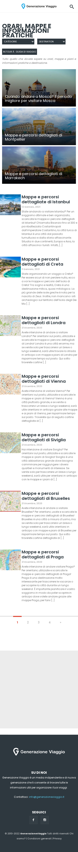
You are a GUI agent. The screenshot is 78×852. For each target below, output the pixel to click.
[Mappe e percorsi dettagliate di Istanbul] (10, 205)
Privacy (57, 838)
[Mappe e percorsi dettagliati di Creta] (10, 268)
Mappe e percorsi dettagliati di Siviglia (44, 437)
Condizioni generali (39, 838)
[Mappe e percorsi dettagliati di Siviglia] (10, 443)
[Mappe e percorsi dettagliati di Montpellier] (39, 126)
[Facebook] (33, 820)
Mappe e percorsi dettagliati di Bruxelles (46, 495)
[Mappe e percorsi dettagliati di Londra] (10, 326)
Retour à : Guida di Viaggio (19, 51)
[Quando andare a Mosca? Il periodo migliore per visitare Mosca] (39, 88)
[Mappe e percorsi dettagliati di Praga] (10, 560)
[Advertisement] (39, 689)
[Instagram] (45, 820)
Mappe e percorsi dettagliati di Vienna (44, 378)
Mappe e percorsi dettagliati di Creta (42, 261)
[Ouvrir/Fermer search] (72, 6)
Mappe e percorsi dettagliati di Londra (44, 320)
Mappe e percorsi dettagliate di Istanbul (46, 199)
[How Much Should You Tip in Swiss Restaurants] (39, 165)
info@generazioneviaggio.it (46, 797)
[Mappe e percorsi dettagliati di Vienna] (10, 385)
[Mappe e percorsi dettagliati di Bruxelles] (10, 502)
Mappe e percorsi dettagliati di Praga (43, 554)
